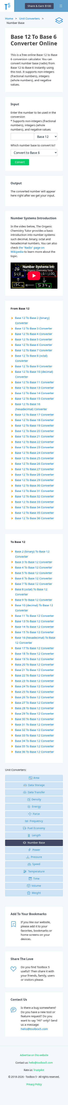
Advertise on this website (34, 1055)
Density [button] (36, 799)
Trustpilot (38, 1070)
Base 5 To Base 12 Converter (33, 573)
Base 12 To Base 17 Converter (34, 414)
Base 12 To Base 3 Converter (33, 328)
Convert (20, 162)
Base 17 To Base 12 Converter (34, 648)
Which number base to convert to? (33, 145)
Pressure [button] (36, 857)
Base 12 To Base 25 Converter (34, 458)
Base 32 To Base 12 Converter (34, 730)
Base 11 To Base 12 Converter (34, 616)
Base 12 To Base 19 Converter (34, 425)
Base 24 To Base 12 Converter (34, 686)
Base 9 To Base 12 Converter (33, 600)
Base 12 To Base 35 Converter (34, 513)
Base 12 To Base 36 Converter (34, 518)
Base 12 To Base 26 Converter (34, 463)
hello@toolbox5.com (34, 1029)
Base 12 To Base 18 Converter (34, 420)
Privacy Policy (34, 1084)
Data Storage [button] (36, 785)
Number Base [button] (36, 842)
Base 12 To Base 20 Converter (34, 431)
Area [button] (36, 777)
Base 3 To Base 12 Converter (33, 562)
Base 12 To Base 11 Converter (34, 382)
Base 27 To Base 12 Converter (34, 702)
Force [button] (36, 814)
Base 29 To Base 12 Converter (34, 713)
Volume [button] (36, 885)
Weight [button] (36, 893)
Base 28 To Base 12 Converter (34, 708)
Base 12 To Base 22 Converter (34, 442)
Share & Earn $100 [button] (39, 6)
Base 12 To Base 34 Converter (34, 507)
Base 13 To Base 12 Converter (34, 621)
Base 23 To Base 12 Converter (34, 681)
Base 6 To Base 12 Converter (33, 578)
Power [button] (36, 850)
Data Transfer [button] (36, 792)
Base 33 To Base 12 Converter (34, 735)
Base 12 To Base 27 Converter (34, 469)
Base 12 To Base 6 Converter (33, 345)
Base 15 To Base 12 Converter (34, 632)
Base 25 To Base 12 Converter (34, 692)
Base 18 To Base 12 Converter (34, 653)
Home (9, 18)
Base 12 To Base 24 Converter (34, 453)
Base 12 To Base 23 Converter (34, 447)
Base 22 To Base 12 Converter (34, 675)
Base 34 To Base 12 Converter (34, 741)
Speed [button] (36, 864)
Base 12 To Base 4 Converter (33, 334)
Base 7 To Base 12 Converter (33, 584)
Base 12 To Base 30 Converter (34, 485)
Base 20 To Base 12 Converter (34, 664)
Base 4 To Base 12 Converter (33, 567)
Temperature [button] (36, 871)
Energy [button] (36, 806)
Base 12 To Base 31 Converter (34, 491)
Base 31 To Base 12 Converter (34, 724)
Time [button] (36, 878)
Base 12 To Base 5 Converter (33, 339)
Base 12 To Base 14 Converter (34, 393)
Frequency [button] (36, 821)
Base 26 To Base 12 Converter (34, 697)
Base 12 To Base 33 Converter (34, 502)
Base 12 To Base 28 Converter (34, 474)
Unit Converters (29, 18)
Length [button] (36, 835)
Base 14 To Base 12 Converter (34, 626)
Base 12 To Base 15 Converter (34, 398)
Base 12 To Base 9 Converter (33, 366)
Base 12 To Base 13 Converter (34, 387)
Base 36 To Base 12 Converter (34, 752)
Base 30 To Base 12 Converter (34, 719)
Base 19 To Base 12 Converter (34, 659)
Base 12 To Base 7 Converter (33, 350)
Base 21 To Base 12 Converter (34, 670)
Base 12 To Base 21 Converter (34, 436)
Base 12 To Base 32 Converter (34, 496)
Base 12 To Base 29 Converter (34, 480)
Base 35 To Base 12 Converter (34, 746)
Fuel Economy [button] (36, 828)
